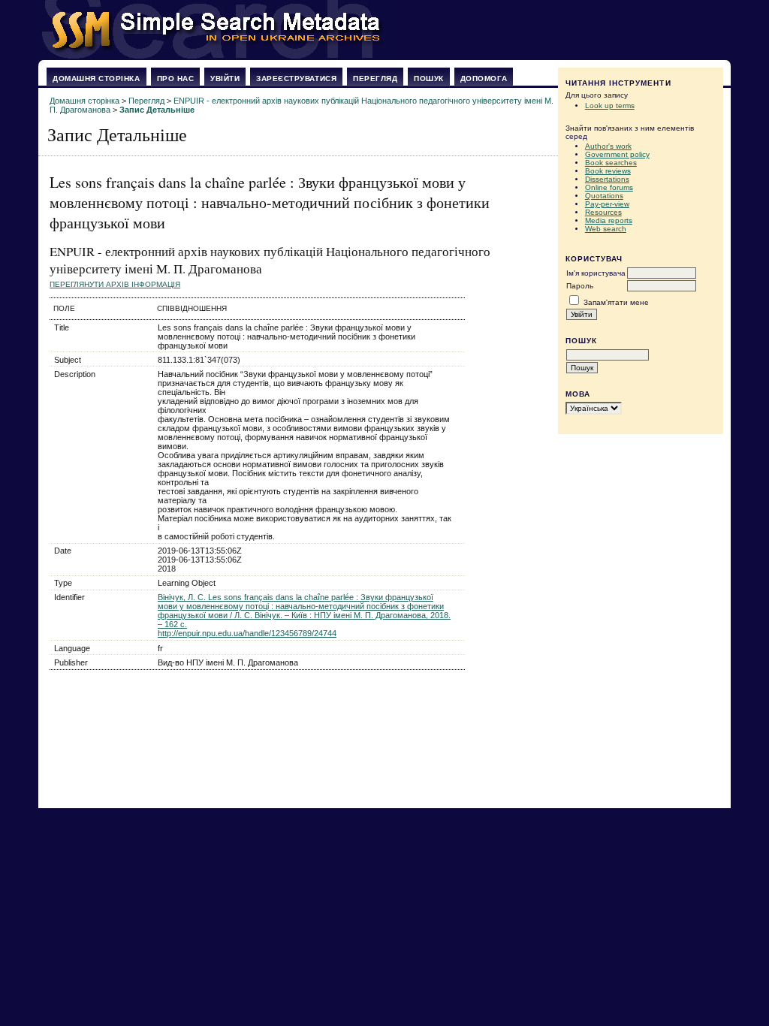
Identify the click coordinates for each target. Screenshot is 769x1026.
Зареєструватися (296, 78)
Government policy (617, 154)
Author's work (608, 146)
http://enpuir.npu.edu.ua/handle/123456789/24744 (247, 633)
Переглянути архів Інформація (115, 284)
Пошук (429, 78)
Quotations (604, 196)
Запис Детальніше (157, 109)
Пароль (579, 286)
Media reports (608, 220)
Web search (605, 229)
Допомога (483, 78)
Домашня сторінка (96, 78)
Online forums (609, 187)
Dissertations (607, 179)
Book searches (611, 162)
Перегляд (375, 78)
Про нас (176, 78)
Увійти (225, 78)
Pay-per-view (607, 204)
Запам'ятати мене (616, 302)
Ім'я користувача (596, 273)
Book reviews (608, 171)
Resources (603, 212)
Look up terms (610, 105)
